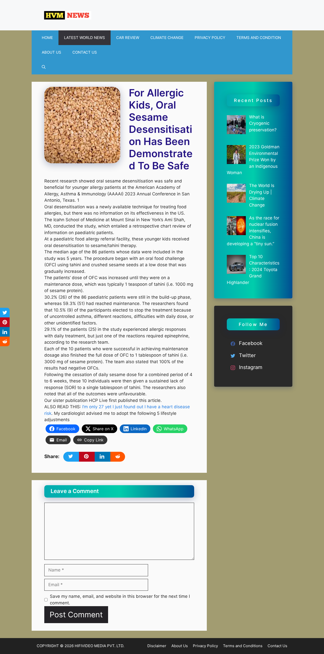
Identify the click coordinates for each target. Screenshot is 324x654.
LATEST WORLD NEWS (84, 37)
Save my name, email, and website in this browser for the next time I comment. (120, 599)
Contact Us (277, 645)
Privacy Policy (205, 645)
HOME (47, 37)
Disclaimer (156, 645)
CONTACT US (84, 52)
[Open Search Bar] (43, 67)
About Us (179, 645)
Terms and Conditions (242, 645)
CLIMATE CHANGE (167, 37)
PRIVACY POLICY (210, 37)
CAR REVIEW (127, 37)
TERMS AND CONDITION (258, 37)
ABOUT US (51, 52)
